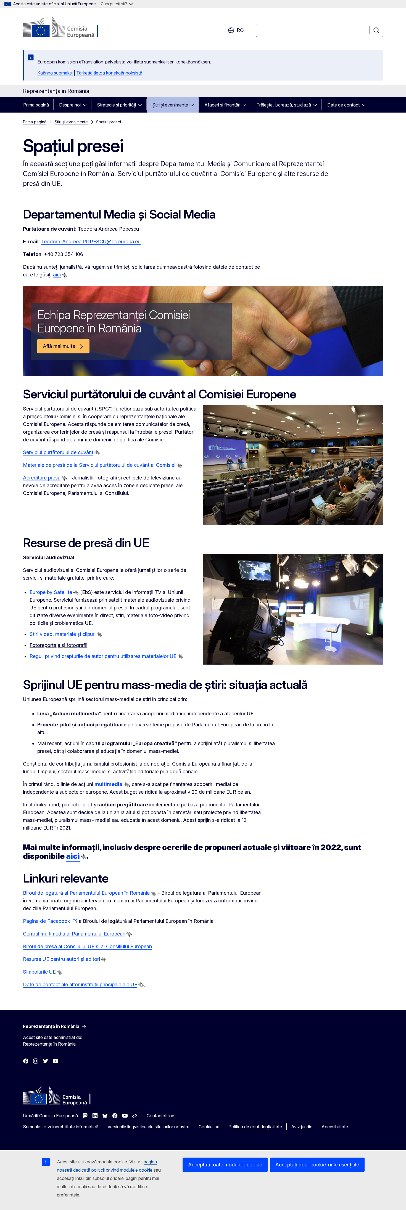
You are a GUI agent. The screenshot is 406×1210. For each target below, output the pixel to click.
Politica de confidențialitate (255, 1126)
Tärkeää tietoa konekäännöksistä (109, 73)
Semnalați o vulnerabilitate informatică (60, 1126)
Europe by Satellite (51, 592)
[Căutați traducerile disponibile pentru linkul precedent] (64, 275)
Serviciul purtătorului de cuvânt (58, 452)
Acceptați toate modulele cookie (225, 1165)
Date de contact (343, 105)
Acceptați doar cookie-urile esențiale (317, 1165)
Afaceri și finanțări (222, 105)
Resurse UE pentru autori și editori (61, 959)
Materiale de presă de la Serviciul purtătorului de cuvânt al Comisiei (99, 465)
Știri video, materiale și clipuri (63, 634)
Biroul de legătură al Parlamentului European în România (86, 893)
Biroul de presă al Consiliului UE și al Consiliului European (87, 946)
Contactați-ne (160, 1115)
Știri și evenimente (170, 105)
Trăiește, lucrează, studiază (284, 105)
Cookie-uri (209, 1126)
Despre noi (70, 105)
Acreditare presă (41, 478)
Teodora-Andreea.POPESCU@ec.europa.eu (91, 241)
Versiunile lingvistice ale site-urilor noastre (148, 1126)
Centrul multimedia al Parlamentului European (74, 934)
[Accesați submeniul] (86, 105)
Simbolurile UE (39, 972)
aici (57, 275)
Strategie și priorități (116, 105)
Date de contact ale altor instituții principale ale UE (80, 984)
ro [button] (240, 30)
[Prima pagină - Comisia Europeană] (67, 28)
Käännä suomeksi (55, 73)
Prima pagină (36, 105)
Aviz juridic (301, 1126)
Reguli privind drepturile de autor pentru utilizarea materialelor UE (103, 656)
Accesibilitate (334, 1126)
